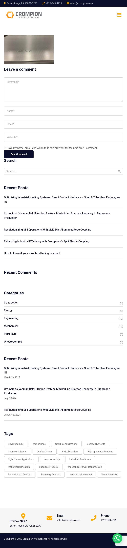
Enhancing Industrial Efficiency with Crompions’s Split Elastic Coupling (46, 241)
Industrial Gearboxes (80, 459)
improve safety (52, 459)
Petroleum (10, 333)
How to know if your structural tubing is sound (32, 253)
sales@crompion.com (81, 3)
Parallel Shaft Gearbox (20, 474)
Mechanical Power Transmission (85, 467)
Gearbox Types (44, 451)
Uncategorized (13, 341)
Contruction (11, 302)
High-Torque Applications (21, 459)
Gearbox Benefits (96, 444)
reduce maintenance (81, 474)
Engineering (11, 318)
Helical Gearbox (70, 451)
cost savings (39, 444)
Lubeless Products (49, 467)
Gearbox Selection (17, 451)
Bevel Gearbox (15, 444)
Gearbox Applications (66, 444)
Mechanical (11, 326)
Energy (8, 310)
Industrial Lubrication (19, 467)
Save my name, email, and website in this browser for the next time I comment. (52, 148)
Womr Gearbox (109, 474)
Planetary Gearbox (51, 474)
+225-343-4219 (54, 3)
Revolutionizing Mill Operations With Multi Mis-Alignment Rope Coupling (47, 229)
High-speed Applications (100, 451)
